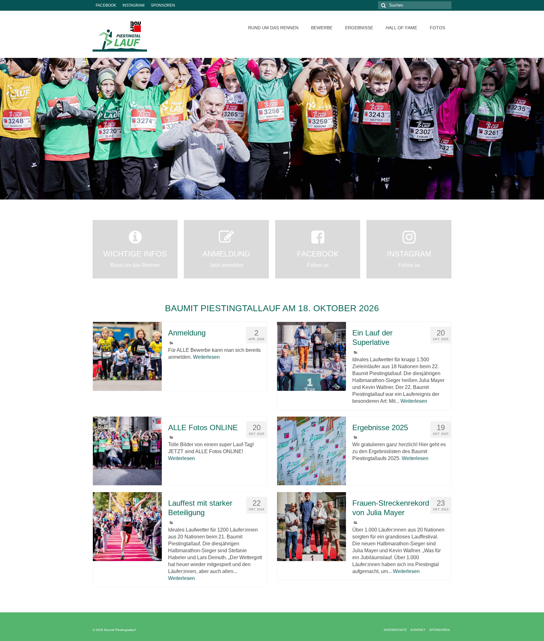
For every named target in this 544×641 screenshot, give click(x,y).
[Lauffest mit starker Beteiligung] (127, 526)
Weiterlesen (206, 357)
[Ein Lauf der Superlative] (311, 356)
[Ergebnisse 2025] (311, 451)
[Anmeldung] (127, 356)
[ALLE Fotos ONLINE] (127, 451)
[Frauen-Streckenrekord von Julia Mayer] (311, 526)
